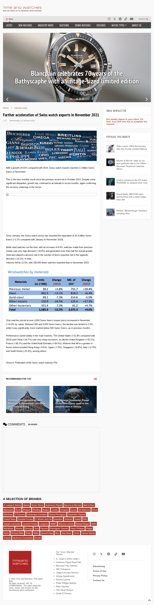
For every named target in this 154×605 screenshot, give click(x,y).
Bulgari (46, 510)
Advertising (99, 566)
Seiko (36, 533)
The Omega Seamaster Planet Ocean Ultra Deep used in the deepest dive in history (72, 403)
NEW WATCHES (25, 25)
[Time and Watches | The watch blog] (22, 10)
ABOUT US (136, 25)
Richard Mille (17, 533)
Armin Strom (37, 505)
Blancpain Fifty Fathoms (66, 566)
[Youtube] (131, 19)
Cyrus (73, 510)
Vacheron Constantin (23, 538)
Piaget (89, 528)
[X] (114, 19)
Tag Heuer (67, 533)
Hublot (78, 519)
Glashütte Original (76, 514)
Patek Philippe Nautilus (66, 583)
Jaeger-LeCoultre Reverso (67, 573)
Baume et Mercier (72, 505)
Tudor (76, 533)
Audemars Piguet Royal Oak (68, 562)
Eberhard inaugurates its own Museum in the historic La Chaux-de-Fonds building (27, 403)
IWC (85, 519)
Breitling (36, 510)
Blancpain (8, 510)
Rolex (28, 533)
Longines (43, 524)
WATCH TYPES (117, 25)
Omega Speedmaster (65, 576)
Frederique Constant (37, 514)
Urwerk (7, 538)
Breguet (27, 510)
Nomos (19, 528)
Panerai (44, 528)
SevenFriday (47, 533)
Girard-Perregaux (57, 514)
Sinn (57, 533)
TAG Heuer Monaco (64, 590)
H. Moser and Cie (43, 519)
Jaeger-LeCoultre (12, 524)
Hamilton (58, 519)
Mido (93, 524)
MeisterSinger (82, 524)
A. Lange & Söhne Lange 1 (68, 559)
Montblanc (9, 528)
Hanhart (68, 519)
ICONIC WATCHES (83, 25)
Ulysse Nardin (88, 533)
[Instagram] (109, 19)
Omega (28, 528)
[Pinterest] (120, 19)
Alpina (26, 505)
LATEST (9, 25)
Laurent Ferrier (30, 524)
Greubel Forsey (25, 519)
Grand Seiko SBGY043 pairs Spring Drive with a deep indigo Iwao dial (131, 197)
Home (6, 108)
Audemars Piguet (54, 505)
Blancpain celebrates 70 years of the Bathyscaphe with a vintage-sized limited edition (77, 77)
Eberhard (8, 514)
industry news (20, 108)
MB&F (53, 524)
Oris (36, 528)
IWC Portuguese (63, 569)
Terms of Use (99, 571)
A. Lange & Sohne (12, 505)
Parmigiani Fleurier (59, 528)
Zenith (38, 538)
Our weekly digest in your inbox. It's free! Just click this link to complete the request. (126, 121)
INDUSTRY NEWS (45, 25)
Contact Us (98, 580)
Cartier (55, 510)
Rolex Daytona (62, 586)
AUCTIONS (64, 25)
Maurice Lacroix (66, 524)
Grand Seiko (10, 519)
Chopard (64, 510)
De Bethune (84, 510)
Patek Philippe (77, 528)
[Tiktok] (125, 19)
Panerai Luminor (63, 579)
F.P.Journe (20, 514)
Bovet (18, 510)
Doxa (94, 510)
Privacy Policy (100, 575)
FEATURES (101, 25)
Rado (6, 533)
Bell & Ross (88, 505)
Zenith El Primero (63, 593)
